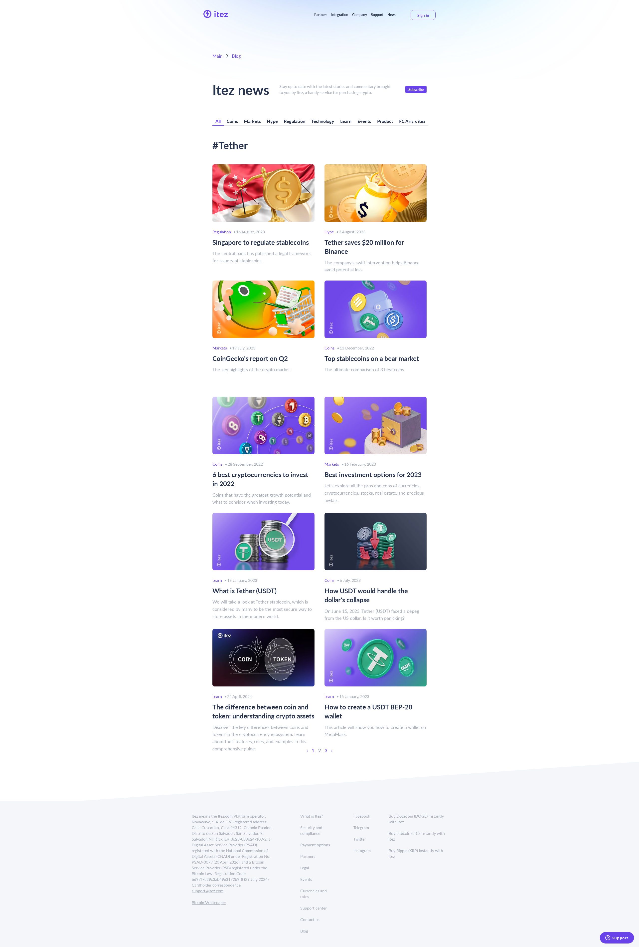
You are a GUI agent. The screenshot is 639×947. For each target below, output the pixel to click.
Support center (313, 908)
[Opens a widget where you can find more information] (617, 938)
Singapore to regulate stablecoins (260, 242)
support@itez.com (207, 891)
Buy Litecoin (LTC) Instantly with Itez (417, 836)
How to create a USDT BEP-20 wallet (368, 711)
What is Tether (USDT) (244, 590)
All (218, 121)
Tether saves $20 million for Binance (364, 247)
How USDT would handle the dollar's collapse (366, 595)
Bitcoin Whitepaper (209, 902)
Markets (252, 121)
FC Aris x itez (412, 121)
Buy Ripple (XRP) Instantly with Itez (416, 853)
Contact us (310, 919)
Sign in (423, 15)
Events (364, 121)
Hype (272, 121)
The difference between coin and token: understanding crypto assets (263, 711)
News (391, 14)
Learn (345, 121)
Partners (320, 14)
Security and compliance (311, 830)
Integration (339, 14)
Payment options (315, 845)
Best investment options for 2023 (373, 474)
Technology (322, 121)
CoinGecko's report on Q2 (250, 358)
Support (377, 14)
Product (385, 121)
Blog (236, 56)
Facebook (361, 816)
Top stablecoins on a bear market (371, 358)
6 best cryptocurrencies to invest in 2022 (260, 479)
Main (217, 56)
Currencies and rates (313, 893)
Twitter (359, 839)
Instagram (362, 850)
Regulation (294, 121)
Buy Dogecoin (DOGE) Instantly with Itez (416, 819)
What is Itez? (311, 816)
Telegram (361, 827)
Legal (304, 868)
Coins (232, 121)
